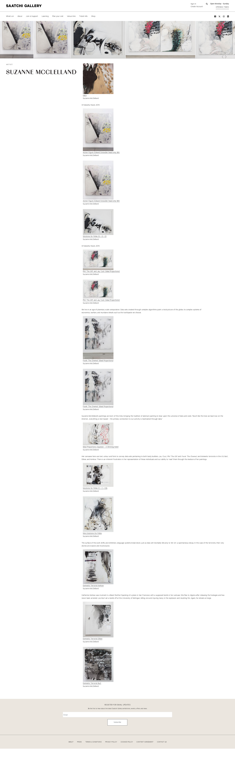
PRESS (79, 742)
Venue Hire (71, 16)
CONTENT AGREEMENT (144, 742)
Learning (45, 16)
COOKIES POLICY (127, 742)
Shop (93, 16)
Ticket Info (83, 16)
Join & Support (32, 16)
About (20, 16)
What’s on (10, 16)
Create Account (197, 7)
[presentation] (222, 56)
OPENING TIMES (222, 7)
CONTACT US (162, 742)
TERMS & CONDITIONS (93, 742)
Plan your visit (57, 16)
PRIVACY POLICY (111, 742)
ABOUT (71, 742)
